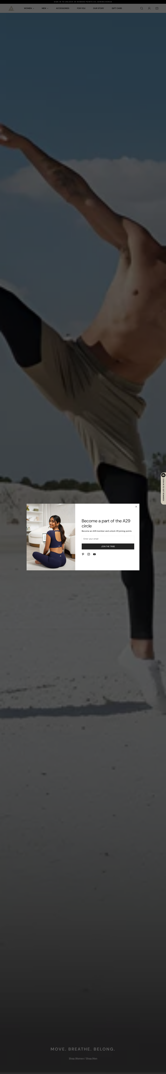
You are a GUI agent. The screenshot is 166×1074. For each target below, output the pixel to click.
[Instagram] (88, 554)
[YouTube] (94, 554)
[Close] (136, 507)
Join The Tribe (108, 546)
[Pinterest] (83, 554)
